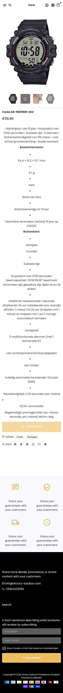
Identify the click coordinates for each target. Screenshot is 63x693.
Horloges (32, 437)
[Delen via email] (39, 444)
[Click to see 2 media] (25, 99)
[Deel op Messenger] (45, 444)
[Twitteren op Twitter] (21, 444)
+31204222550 (13, 589)
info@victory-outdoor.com (21, 583)
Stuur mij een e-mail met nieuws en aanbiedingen (32, 648)
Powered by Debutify (31, 677)
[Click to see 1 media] (13, 99)
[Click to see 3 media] (38, 99)
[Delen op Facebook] (15, 444)
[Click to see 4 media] (50, 99)
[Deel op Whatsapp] (33, 444)
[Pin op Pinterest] (27, 444)
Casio (20, 437)
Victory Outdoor (30, 674)
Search (6, 605)
